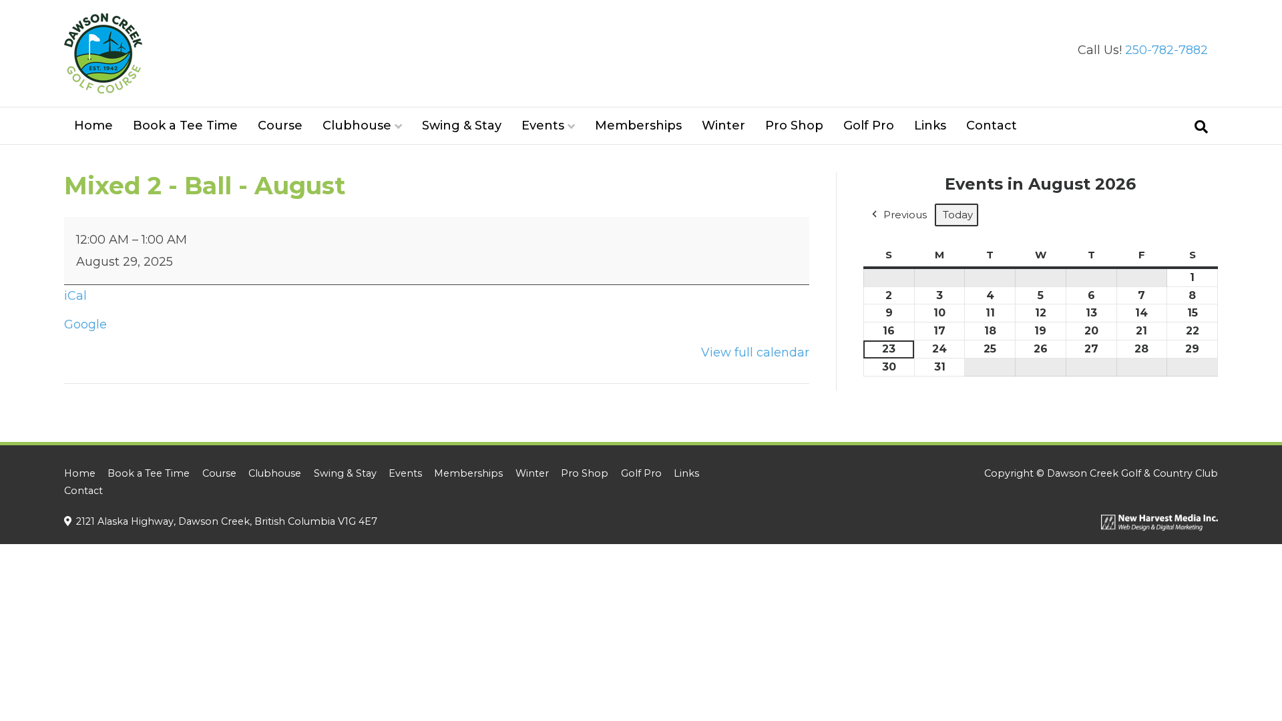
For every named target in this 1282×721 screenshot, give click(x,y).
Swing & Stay (461, 125)
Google (85, 324)
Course (280, 125)
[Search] (1201, 126)
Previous (905, 214)
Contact (991, 125)
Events (542, 125)
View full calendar (755, 352)
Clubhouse (357, 125)
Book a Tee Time (185, 125)
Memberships (638, 125)
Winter (723, 125)
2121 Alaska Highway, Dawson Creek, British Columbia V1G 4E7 (226, 521)
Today (958, 214)
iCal (75, 295)
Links (930, 125)
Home (93, 125)
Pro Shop (794, 125)
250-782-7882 (1166, 50)
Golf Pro (868, 125)
